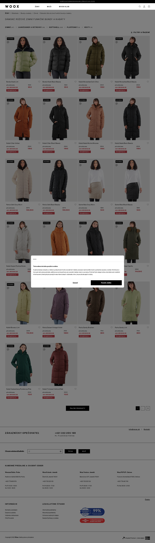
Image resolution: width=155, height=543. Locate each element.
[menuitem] (37, 6)
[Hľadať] (140, 6)
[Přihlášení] (144, 6)
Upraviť (75, 283)
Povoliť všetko (106, 283)
